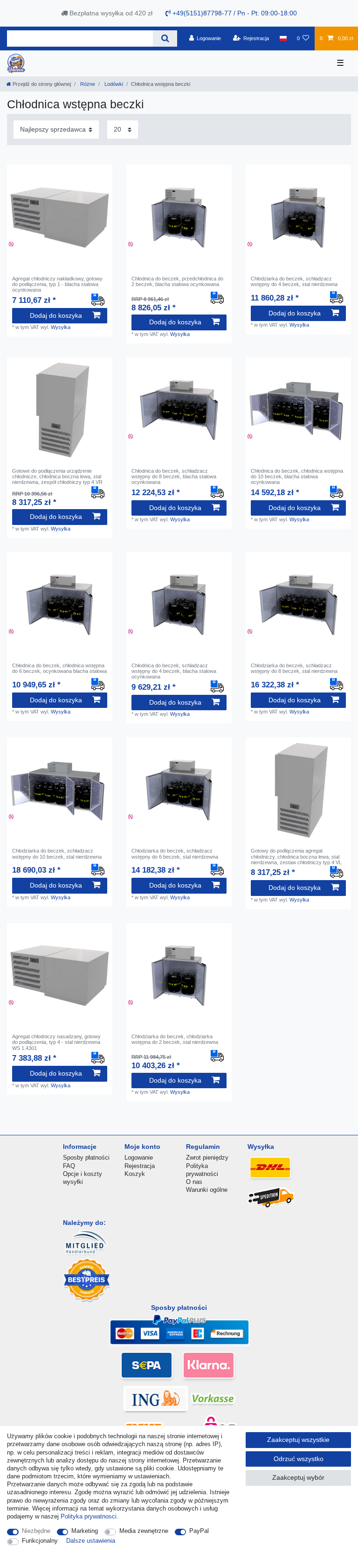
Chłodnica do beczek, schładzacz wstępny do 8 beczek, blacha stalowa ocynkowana (173, 476)
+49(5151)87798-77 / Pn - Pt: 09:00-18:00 (234, 13)
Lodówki (113, 84)
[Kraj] (282, 38)
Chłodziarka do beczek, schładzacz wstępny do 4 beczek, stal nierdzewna (294, 281)
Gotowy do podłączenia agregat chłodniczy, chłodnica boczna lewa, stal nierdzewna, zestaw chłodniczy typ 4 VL (296, 856)
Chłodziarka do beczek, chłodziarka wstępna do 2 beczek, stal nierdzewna (174, 1039)
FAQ (69, 1165)
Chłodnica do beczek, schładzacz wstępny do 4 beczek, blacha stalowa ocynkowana (173, 671)
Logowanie (138, 1157)
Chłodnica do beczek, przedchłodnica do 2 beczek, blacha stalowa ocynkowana (177, 281)
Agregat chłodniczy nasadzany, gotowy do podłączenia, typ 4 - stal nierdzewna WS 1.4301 (56, 1042)
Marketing (84, 1530)
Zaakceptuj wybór (298, 1477)
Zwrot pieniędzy (207, 1157)
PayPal (199, 1530)
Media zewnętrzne (143, 1530)
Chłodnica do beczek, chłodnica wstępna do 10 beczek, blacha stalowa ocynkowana (297, 476)
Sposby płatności (86, 1157)
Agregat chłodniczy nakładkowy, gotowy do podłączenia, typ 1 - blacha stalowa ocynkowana (57, 284)
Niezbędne (36, 1530)
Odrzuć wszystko (299, 1458)
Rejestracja (139, 1165)
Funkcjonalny (40, 1540)
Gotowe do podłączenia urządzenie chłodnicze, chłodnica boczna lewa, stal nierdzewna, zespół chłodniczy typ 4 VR (57, 476)
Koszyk (134, 1173)
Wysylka (60, 327)
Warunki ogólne (206, 1189)
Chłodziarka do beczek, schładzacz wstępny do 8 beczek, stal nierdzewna (294, 668)
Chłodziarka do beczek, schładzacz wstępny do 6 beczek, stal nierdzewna (174, 853)
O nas (194, 1181)
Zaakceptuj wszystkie (298, 1439)
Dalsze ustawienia (90, 1540)
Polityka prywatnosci (89, 1516)
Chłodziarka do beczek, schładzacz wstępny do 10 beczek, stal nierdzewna (57, 853)
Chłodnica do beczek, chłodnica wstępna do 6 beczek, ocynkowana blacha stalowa (59, 668)
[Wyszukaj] (165, 38)
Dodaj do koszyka (56, 315)
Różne (87, 84)
